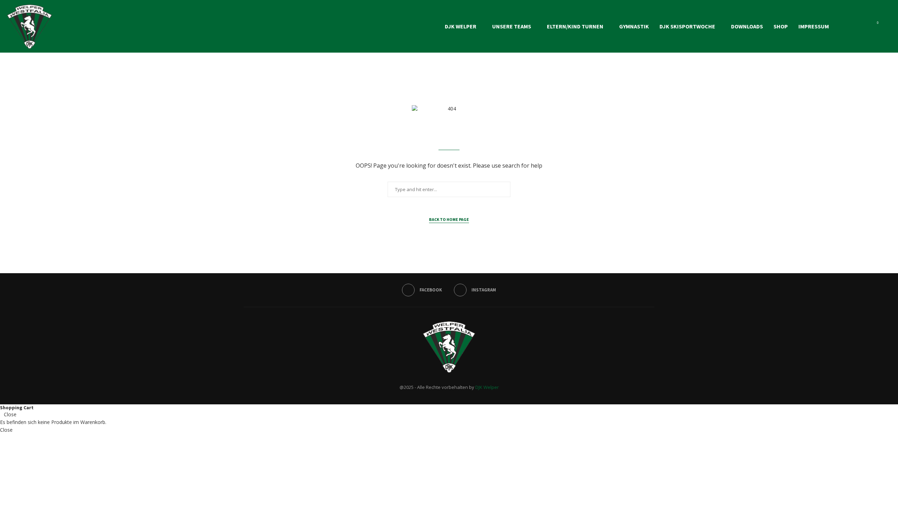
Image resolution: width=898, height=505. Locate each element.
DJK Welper (460, 26)
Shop (780, 26)
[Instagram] (864, 26)
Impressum (813, 26)
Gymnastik (634, 26)
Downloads (747, 26)
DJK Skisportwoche (687, 26)
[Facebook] (857, 26)
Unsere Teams (511, 26)
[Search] (887, 26)
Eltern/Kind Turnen (575, 26)
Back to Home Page (449, 219)
